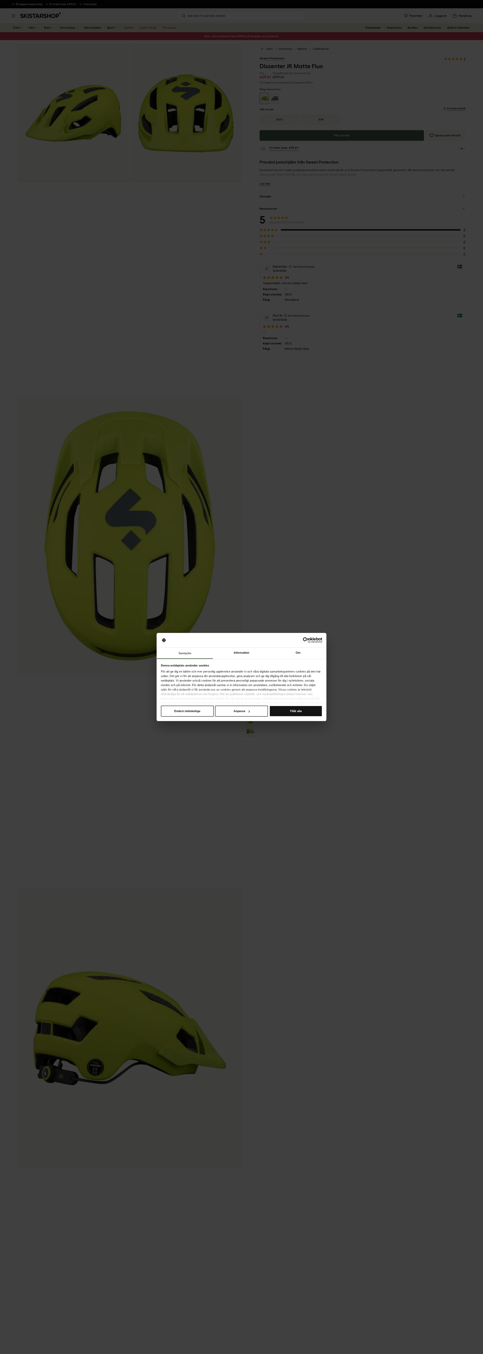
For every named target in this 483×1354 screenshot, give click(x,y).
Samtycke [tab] (185, 653)
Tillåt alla (296, 711)
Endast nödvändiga (187, 711)
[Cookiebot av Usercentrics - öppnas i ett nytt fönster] (305, 640)
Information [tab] (241, 652)
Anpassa (239, 711)
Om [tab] (298, 652)
